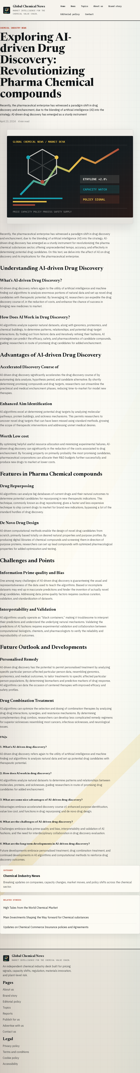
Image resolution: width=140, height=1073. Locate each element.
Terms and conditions (16, 1052)
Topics (84, 6)
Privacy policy (11, 1046)
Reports (8, 1013)
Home (62, 6)
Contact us (9, 1031)
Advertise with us (13, 1025)
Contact (89, 14)
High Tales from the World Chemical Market (30, 907)
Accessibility (10, 1063)
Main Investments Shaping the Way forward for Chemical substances (46, 917)
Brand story (115, 6)
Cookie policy (11, 1058)
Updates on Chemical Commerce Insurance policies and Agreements (45, 927)
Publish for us (11, 1019)
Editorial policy (70, 14)
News (73, 6)
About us (98, 6)
